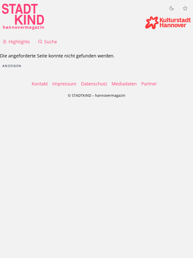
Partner (149, 84)
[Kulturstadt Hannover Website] (168, 22)
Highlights (19, 42)
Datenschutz (94, 84)
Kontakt (40, 84)
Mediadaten (124, 84)
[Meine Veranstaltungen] (185, 8)
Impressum (64, 84)
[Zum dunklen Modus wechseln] (172, 8)
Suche (50, 42)
